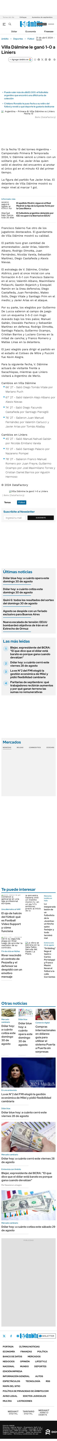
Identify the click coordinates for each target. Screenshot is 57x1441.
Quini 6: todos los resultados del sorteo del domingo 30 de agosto (28, 601)
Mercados (34, 1356)
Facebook (11, 1336)
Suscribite (41, 518)
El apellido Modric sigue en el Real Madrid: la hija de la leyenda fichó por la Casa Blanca (35, 206)
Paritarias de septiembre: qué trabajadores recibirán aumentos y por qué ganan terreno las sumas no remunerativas (31, 687)
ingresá (51, 24)
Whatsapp (40, 1336)
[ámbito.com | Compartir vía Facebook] (39, 59)
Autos (39, 1376)
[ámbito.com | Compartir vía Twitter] (42, 59)
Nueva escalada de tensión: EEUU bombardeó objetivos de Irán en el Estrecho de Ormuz (25, 625)
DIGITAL (13, 1412)
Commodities (35, 747)
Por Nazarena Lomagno (11, 1185)
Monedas (7, 747)
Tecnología (33, 1381)
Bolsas (20, 747)
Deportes (18, 39)
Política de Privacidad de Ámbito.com (26, 1391)
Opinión (25, 1361)
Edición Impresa (12, 1371)
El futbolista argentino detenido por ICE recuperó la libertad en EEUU (35, 214)
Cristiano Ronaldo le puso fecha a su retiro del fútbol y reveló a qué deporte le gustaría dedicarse (29, 105)
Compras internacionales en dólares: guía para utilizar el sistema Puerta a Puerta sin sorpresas (45, 1039)
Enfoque (23, 17)
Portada (8, 1346)
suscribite (42, 24)
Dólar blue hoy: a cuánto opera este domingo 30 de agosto (26, 579)
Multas (7, 1401)
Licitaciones (24, 1401)
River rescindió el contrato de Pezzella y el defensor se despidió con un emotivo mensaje (11, 965)
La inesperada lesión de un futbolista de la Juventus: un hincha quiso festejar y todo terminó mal (50, 921)
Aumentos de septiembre (42, 17)
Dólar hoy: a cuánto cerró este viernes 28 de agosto (29, 664)
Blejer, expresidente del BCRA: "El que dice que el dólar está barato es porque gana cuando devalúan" (30, 652)
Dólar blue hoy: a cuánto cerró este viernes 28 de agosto (24, 1114)
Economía (30, 31)
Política (42, 1351)
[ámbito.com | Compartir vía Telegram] (49, 59)
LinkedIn (25, 1336)
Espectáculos (11, 1381)
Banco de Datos (12, 1356)
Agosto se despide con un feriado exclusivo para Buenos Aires (25, 612)
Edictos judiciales (34, 1396)
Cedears (50, 747)
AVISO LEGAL (10, 1396)
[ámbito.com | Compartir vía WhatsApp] (35, 59)
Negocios (9, 1361)
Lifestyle (41, 1361)
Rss (48, 1381)
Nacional (9, 1366)
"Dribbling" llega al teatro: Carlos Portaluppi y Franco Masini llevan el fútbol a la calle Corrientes (50, 962)
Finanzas (48, 31)
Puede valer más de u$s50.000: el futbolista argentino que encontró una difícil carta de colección (26, 95)
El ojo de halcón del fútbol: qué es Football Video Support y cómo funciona (11, 922)
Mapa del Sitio (11, 1386)
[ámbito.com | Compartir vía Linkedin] (46, 59)
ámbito (5, 39)
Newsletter (46, 1336)
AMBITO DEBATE (43, 1412)
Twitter (4, 1336)
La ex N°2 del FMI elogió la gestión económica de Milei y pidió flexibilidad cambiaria (29, 674)
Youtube (32, 1336)
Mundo (24, 1366)
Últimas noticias (29, 1346)
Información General (16, 1376)
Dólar (14, 31)
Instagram (18, 1336)
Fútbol (31, 39)
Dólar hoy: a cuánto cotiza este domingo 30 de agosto (23, 590)
